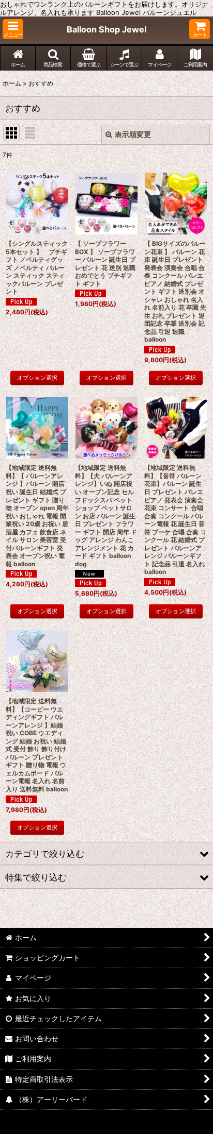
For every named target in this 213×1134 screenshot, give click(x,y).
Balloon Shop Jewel (106, 29)
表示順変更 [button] (133, 134)
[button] (13, 29)
